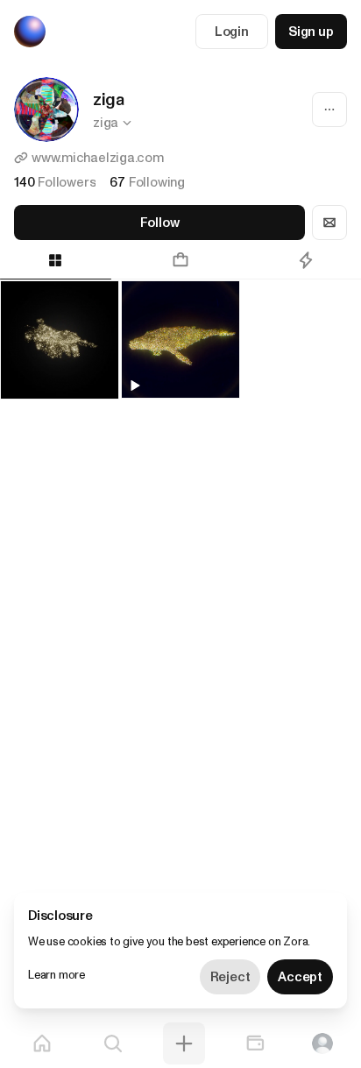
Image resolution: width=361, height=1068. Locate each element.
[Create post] (184, 1043)
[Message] (329, 222)
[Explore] (113, 1043)
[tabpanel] (180, 325)
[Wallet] (255, 1043)
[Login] (322, 1043)
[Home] (42, 1043)
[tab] (181, 260)
